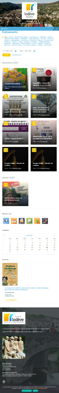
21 (39, 247)
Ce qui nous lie (34, 37)
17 (10, 247)
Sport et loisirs (16, 45)
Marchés (26, 42)
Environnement (15, 40)
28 (17, 241)
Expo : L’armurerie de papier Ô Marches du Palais (15, 111)
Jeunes (21, 42)
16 (54, 245)
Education (50, 38)
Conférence (23, 38)
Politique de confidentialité (40, 388)
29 (24, 241)
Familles (40, 40)
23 (54, 247)
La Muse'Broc (44, 141)
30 (32, 241)
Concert (49, 37)
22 (47, 247)
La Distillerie (15, 141)
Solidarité (47, 43)
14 (39, 245)
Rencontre (7, 43)
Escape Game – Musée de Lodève (14, 164)
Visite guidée (48, 45)
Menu (5, 28)
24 (10, 249)
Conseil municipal (34, 38)
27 (10, 241)
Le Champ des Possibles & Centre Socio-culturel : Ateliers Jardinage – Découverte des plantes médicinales (27, 289)
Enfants (6, 40)
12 (24, 245)
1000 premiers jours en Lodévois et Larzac (13, 199)
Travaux (40, 45)
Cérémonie (43, 37)
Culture (43, 38)
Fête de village (48, 40)
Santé (34, 43)
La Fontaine (43, 88)
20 (32, 247)
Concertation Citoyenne (11, 38)
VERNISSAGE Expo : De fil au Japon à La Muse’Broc (42, 137)
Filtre (6, 55)
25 (17, 249)
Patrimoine (34, 42)
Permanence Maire (44, 42)
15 (47, 245)
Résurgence (15, 43)
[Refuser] (57, 389)
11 (17, 245)
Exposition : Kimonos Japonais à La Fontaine (42, 84)
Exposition (25, 40)
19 (24, 247)
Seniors (40, 43)
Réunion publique (26, 43)
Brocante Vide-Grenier (21, 37)
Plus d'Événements (11, 300)
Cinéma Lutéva (10, 296)
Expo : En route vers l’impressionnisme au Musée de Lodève (41, 109)
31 (39, 241)
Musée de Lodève (45, 115)
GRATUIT (14, 42)
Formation (7, 42)
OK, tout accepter (26, 390)
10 (10, 245)
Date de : (22, 51)
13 (32, 245)
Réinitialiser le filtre (16, 54)
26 (24, 249)
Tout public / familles (29, 45)
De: (4, 51)
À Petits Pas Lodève (12, 84)
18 (17, 247)
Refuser (35, 390)
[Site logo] (29, 19)
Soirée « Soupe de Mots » (15, 138)
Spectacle (7, 45)
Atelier (11, 37)
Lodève (29, 21)
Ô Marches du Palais (18, 115)
